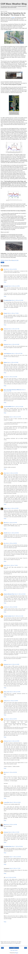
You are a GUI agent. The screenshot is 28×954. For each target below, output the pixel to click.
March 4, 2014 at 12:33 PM (12, 473)
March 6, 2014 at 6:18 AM (15, 802)
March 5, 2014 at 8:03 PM (11, 772)
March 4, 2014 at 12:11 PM (15, 416)
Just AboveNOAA (8, 406)
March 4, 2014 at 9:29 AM (12, 362)
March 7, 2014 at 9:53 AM (17, 846)
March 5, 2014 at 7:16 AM (12, 565)
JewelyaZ (6, 286)
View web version (14, 950)
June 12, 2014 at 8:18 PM (10, 877)
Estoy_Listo (6, 691)
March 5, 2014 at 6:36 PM (11, 718)
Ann (5, 543)
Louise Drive (6, 802)
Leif (5, 607)
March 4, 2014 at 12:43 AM (17, 300)
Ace (5, 269)
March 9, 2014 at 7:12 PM (15, 868)
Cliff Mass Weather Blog (14, 4)
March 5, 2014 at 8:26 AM (20, 594)
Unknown (6, 328)
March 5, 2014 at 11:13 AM (17, 616)
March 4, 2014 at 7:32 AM (13, 313)
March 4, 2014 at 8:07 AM (13, 328)
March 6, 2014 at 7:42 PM (13, 832)
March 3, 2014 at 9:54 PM (11, 269)
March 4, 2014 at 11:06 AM (17, 406)
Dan (5, 718)
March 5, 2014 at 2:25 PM (15, 691)
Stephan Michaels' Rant (9, 594)
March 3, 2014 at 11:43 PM (14, 286)
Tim (4, 376)
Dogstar (5, 313)
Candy (5, 700)
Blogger (16, 952)
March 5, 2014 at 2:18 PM (13, 664)
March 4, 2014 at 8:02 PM (13, 532)
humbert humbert (8, 616)
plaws (5, 565)
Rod (5, 522)
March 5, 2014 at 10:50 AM (11, 607)
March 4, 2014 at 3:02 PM (13, 508)
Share (2, 262)
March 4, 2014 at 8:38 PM (11, 543)
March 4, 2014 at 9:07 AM (17, 353)
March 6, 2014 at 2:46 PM (11, 824)
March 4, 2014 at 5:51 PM (11, 522)
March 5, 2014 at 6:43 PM (13, 741)
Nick (5, 824)
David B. (6, 532)
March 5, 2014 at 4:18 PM (12, 700)
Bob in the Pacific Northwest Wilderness (13, 389)
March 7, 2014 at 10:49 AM (15, 856)
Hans (5, 473)
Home (14, 947)
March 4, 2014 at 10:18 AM (11, 376)
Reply (5, 282)
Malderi (5, 362)
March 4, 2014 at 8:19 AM (13, 344)
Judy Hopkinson (7, 353)
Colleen (5, 508)
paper (13, 17)
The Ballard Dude (8, 300)
